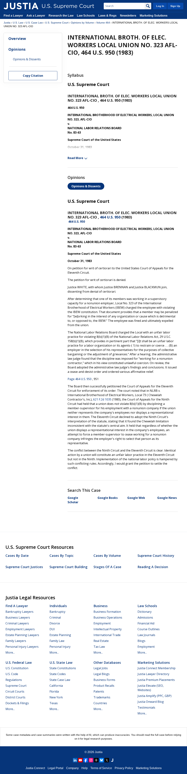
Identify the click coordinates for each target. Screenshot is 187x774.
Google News (167, 498)
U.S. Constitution (16, 668)
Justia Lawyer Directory (153, 674)
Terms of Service (101, 768)
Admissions (145, 617)
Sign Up (175, 6)
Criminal (55, 617)
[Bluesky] (101, 760)
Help (84, 768)
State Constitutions (62, 668)
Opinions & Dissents (85, 186)
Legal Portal (55, 768)
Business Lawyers (17, 617)
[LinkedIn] (75, 760)
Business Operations (108, 617)
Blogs (141, 641)
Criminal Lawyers (17, 623)
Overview (17, 38)
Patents (99, 691)
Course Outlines (149, 629)
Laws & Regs (107, 15)
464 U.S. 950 (110, 217)
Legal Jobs (101, 668)
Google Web (136, 498)
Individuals (58, 606)
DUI (52, 629)
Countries (100, 703)
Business (101, 606)
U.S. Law (18, 22)
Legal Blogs (102, 674)
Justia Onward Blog (151, 702)
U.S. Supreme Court (56, 22)
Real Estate (101, 641)
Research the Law (61, 15)
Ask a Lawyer (36, 15)
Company (72, 768)
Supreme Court (15, 686)
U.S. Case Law (34, 22)
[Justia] (21, 6)
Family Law (56, 641)
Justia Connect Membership (156, 668)
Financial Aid (146, 623)
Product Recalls (104, 686)
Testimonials (146, 707)
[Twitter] (107, 760)
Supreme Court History (156, 555)
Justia (7, 22)
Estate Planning (60, 635)
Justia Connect (35, 768)
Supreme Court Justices (24, 567)
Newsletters (128, 15)
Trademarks (102, 697)
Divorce (54, 623)
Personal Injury (59, 647)
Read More (75, 158)
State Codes (57, 674)
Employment (102, 623)
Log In (160, 6)
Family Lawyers (15, 641)
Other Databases (107, 662)
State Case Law (59, 680)
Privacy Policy (124, 768)
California (56, 686)
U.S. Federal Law (18, 662)
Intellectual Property (108, 629)
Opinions (17, 49)
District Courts (15, 697)
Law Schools (86, 15)
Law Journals (146, 635)
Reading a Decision (153, 567)
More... (10, 652)
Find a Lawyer (13, 15)
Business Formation (107, 612)
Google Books (108, 498)
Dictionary (145, 612)
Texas (53, 703)
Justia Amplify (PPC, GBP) (154, 696)
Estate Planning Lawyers (22, 635)
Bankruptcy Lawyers (19, 612)
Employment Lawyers (20, 629)
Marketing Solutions (153, 15)
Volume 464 (103, 22)
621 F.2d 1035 (102, 399)
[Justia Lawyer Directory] (112, 760)
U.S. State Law (60, 662)
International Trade (107, 635)
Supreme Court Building (68, 567)
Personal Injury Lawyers (22, 647)
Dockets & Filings (17, 703)
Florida (54, 691)
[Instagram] (91, 760)
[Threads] (96, 760)
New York (56, 697)
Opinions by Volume (82, 22)
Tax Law (99, 647)
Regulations (13, 680)
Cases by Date (17, 555)
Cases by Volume (107, 555)
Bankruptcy (57, 612)
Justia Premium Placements (156, 680)
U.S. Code (11, 674)
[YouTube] (80, 760)
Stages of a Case (107, 567)
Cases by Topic (61, 555)
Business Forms (104, 680)
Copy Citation (33, 76)
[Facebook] (85, 760)
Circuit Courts (14, 691)
